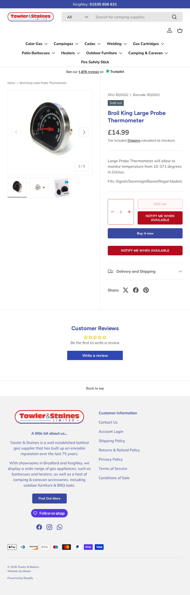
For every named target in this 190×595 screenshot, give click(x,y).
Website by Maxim (19, 571)
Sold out (160, 204)
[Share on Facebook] (136, 290)
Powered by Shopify (20, 578)
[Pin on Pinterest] (146, 290)
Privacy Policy (111, 459)
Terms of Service (113, 468)
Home (11, 83)
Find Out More (49, 498)
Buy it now (145, 233)
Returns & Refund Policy (119, 450)
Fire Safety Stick (95, 62)
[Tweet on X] (125, 290)
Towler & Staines (28, 567)
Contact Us (108, 422)
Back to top (95, 388)
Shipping (133, 140)
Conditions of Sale (114, 477)
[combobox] (122, 17)
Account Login (111, 431)
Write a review (95, 355)
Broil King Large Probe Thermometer (43, 83)
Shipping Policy (112, 440)
